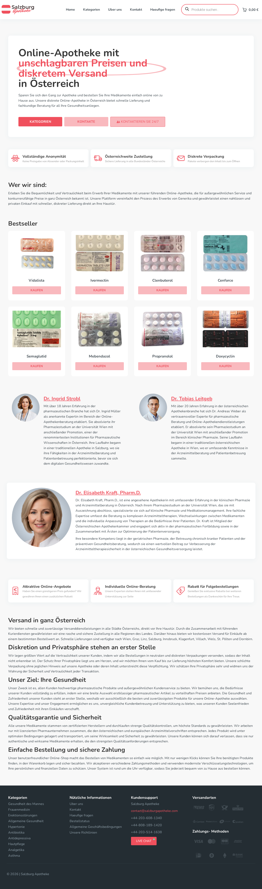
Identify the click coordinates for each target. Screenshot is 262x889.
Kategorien (91, 9)
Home (70, 9)
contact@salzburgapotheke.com (154, 811)
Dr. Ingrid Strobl (62, 398)
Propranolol (162, 356)
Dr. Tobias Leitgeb (191, 398)
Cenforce (225, 280)
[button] (137, 122)
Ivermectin (99, 280)
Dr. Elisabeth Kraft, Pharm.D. (108, 492)
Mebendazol (99, 356)
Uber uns (115, 9)
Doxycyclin (225, 356)
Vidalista (36, 280)
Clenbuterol (162, 280)
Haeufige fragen (162, 9)
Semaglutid (36, 356)
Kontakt (136, 9)
